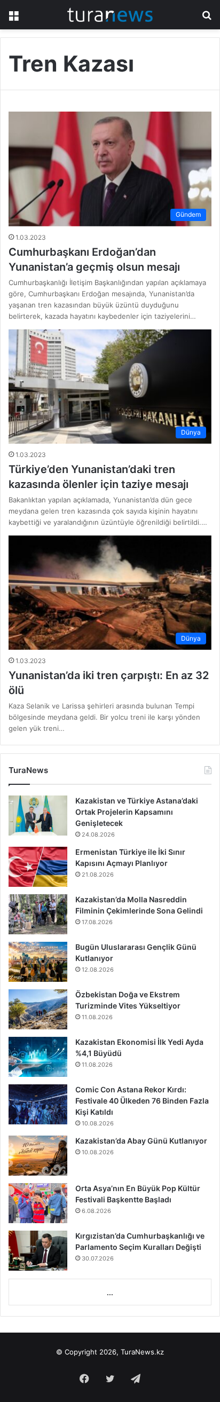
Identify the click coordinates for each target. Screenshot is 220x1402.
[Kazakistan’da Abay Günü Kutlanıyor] (38, 1156)
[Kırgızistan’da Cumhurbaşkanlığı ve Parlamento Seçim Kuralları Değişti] (38, 1251)
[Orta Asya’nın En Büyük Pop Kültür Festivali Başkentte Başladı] (38, 1203)
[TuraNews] (110, 14)
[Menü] (13, 18)
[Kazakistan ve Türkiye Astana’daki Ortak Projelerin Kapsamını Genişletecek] (38, 815)
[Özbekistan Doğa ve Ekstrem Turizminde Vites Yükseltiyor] (38, 1009)
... (110, 1292)
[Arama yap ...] (206, 18)
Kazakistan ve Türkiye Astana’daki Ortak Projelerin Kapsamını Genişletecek (136, 812)
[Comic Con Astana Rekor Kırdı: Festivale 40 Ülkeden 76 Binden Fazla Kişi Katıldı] (38, 1104)
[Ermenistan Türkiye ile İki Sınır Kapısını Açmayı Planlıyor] (38, 867)
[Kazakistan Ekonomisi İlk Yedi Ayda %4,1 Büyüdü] (38, 1057)
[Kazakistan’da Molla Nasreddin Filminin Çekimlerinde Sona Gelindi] (38, 914)
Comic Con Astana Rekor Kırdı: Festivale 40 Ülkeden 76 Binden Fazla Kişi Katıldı (142, 1100)
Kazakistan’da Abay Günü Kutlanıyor (141, 1140)
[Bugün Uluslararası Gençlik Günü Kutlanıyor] (38, 962)
